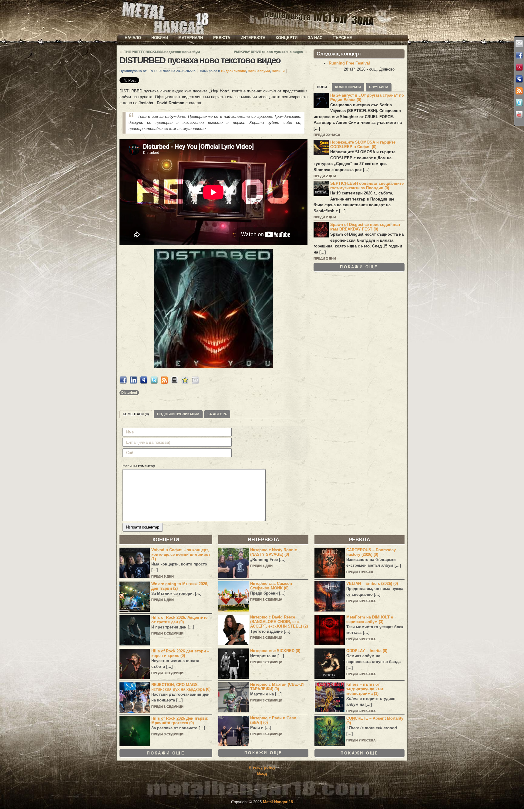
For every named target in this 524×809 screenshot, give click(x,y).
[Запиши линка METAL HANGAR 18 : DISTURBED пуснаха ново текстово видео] (185, 382)
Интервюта (252, 37)
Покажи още (359, 267)
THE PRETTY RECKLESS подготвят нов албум (162, 52)
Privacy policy (262, 767)
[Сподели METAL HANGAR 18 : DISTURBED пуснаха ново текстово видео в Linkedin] (133, 382)
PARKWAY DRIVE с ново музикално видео (268, 52)
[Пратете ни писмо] (519, 43)
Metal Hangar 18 (278, 802)
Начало (133, 37)
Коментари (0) (136, 414)
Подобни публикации (178, 414)
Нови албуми (259, 71)
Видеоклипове (233, 71)
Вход (262, 773)
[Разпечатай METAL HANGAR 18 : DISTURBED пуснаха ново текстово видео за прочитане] (174, 382)
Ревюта (221, 37)
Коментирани (348, 87)
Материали (190, 37)
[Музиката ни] (519, 67)
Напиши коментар (139, 466)
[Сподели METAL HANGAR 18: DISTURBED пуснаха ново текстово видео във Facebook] (123, 382)
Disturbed (129, 392)
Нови (322, 87)
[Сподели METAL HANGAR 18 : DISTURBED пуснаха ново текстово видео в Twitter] (154, 382)
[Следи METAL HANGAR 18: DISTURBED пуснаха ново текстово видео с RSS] (164, 382)
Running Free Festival (349, 63)
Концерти (286, 37)
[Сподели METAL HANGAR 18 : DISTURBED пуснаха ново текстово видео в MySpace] (143, 382)
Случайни (378, 87)
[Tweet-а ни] (519, 102)
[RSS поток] (519, 90)
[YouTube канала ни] (519, 114)
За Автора (217, 414)
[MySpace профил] (519, 79)
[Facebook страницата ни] (519, 55)
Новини (159, 37)
